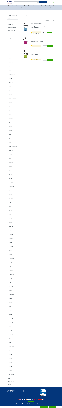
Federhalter (10, 94)
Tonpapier (10, 326)
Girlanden (10, 134)
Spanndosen (10, 290)
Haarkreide (10, 142)
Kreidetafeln (10, 174)
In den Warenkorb (50, 32)
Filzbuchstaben (10, 105)
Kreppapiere (10, 178)
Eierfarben (10, 86)
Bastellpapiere (10, 50)
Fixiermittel (10, 109)
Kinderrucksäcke (11, 162)
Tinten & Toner (10, 378)
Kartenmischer (10, 154)
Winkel (9, 350)
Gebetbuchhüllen (11, 125)
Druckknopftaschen (11, 85)
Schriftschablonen (11, 270)
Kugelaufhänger (11, 182)
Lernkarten (10, 190)
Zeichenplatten (10, 366)
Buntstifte (10, 77)
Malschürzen (10, 210)
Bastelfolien (10, 46)
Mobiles (10, 214)
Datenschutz (24, 391)
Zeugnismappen (11, 371)
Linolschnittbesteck (11, 198)
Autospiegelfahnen (11, 41)
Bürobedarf (9, 384)
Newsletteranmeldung (26, 395)
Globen (10, 138)
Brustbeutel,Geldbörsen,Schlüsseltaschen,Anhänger (13, 15)
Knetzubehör (10, 166)
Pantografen (10, 230)
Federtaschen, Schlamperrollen (12, 98)
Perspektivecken (11, 238)
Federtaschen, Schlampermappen (13, 97)
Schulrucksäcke (10, 278)
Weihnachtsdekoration (11, 346)
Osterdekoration (11, 226)
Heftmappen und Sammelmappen (13, 146)
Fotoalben (10, 114)
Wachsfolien (10, 338)
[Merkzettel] (49, 2)
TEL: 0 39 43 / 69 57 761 (10, 391)
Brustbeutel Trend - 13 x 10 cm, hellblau (37, 23)
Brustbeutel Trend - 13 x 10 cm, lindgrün (37, 50)
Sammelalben (10, 254)
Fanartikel (10, 90)
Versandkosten (29, 403)
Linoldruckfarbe (10, 194)
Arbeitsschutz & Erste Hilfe (11, 30)
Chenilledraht (10, 78)
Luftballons (10, 202)
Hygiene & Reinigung (10, 24)
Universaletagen (11, 334)
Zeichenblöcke (10, 354)
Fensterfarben (10, 101)
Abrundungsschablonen (11, 33)
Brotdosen (10, 73)
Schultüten (10, 282)
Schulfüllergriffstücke (11, 274)
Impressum (24, 392)
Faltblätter (10, 89)
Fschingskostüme (11, 118)
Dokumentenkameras (11, 82)
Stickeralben (10, 302)
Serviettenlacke (11, 286)
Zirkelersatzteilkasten (11, 374)
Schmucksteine (10, 262)
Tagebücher (10, 310)
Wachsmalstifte (10, 342)
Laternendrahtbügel (11, 186)
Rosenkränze (10, 250)
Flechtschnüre (10, 113)
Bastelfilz (10, 45)
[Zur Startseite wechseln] (9, 2)
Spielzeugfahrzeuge (11, 294)
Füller (9, 122)
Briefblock (10, 69)
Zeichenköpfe (10, 362)
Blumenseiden (10, 66)
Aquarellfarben (10, 38)
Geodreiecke (10, 130)
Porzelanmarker (10, 242)
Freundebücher (10, 117)
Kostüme (10, 170)
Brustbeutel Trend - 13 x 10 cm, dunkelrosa (38, 37)
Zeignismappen (10, 370)
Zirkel (9, 375)
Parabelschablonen (11, 234)
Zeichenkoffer (10, 359)
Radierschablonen (11, 246)
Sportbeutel (10, 298)
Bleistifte (10, 65)
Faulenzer (10, 93)
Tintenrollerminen (11, 322)
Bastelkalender (10, 49)
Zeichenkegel (10, 358)
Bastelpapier (10, 53)
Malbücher (10, 206)
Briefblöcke (10, 70)
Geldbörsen (10, 126)
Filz (9, 106)
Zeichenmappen (11, 363)
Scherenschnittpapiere (11, 258)
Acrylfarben (10, 34)
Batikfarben (10, 61)
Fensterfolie (10, 102)
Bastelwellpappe (11, 58)
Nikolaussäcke (10, 222)
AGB (23, 390)
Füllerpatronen (10, 121)
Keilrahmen (10, 158)
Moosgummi (10, 218)
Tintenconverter (11, 318)
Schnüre (10, 266)
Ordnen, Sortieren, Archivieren (12, 27)
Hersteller (9, 18)
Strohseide (10, 306)
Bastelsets (10, 54)
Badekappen (10, 42)
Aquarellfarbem (10, 37)
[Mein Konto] (50, 2)
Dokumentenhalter (11, 81)
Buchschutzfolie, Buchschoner (12, 74)
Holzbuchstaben (11, 150)
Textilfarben (10, 314)
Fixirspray (10, 110)
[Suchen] (38, 2)
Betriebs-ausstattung (11, 381)
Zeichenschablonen (11, 367)
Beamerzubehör (11, 62)
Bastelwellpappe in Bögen (12, 57)
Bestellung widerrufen (31, 401)
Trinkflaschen (10, 330)
